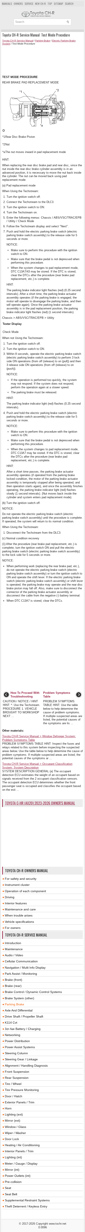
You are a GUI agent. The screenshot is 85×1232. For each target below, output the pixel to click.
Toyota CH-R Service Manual (17, 40)
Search (69, 3)
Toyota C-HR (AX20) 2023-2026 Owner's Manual (40, 803)
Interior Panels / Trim (19, 1151)
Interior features (16, 903)
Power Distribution (17, 1041)
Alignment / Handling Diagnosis (26, 1065)
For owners (12, 928)
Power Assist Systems (20, 1047)
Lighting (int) (13, 1157)
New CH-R (40, 3)
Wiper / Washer (15, 1133)
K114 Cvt (11, 1022)
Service (29, 3)
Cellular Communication (21, 961)
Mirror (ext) (12, 1120)
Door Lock (12, 1139)
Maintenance (14, 949)
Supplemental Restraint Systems (27, 1200)
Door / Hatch (13, 1096)
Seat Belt (11, 1194)
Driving (9, 897)
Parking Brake (42, 40)
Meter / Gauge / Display (21, 1163)
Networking (12, 1035)
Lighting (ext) (14, 1114)
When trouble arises (18, 915)
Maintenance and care (20, 909)
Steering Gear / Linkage (21, 1059)
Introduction (13, 943)
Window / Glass (15, 1127)
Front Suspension (17, 1071)
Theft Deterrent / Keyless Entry (26, 1206)
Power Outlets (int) (18, 1175)
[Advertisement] (42, 60)
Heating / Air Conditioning (22, 1145)
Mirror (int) (12, 1169)
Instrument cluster (17, 885)
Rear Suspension (17, 1077)
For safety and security (20, 878)
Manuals (7, 3)
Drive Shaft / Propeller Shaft (24, 1016)
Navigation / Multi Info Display (25, 967)
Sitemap (58, 3)
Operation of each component (25, 891)
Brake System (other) (19, 998)
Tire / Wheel (13, 1084)
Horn (8, 1108)
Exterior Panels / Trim (19, 1102)
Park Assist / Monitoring (21, 973)
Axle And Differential (18, 1010)
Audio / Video (14, 955)
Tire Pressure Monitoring (22, 1090)
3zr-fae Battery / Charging (23, 1029)
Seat (8, 1188)
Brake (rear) (13, 986)
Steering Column (16, 1053)
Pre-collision (13, 1182)
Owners (18, 3)
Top (50, 3)
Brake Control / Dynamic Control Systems (33, 992)
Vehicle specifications (19, 921)
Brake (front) (13, 979)
